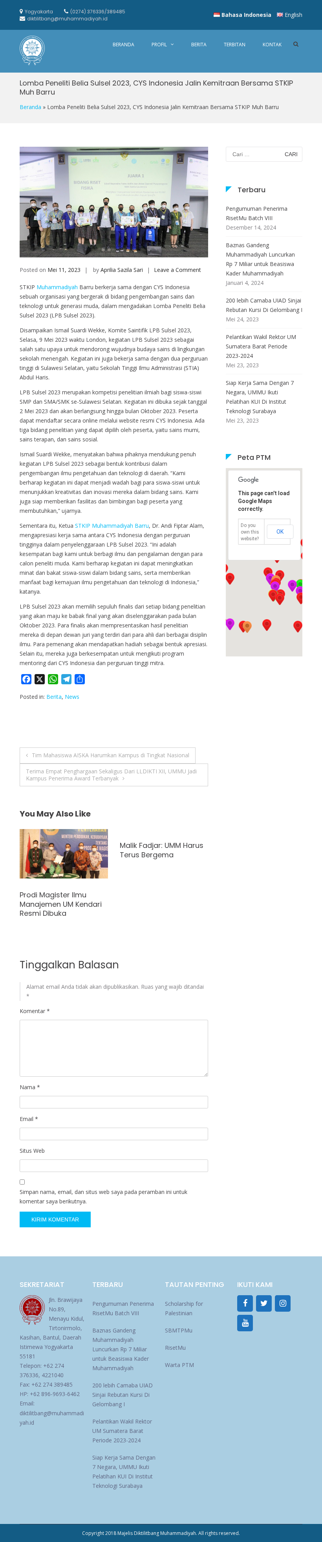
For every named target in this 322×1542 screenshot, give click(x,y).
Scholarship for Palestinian (184, 1308)
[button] (247, 627)
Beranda (123, 44)
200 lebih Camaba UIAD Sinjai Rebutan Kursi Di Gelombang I (264, 305)
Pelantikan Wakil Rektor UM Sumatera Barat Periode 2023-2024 (261, 346)
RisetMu (175, 1347)
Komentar (35, 1011)
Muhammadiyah (57, 287)
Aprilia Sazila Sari (122, 269)
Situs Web (32, 1150)
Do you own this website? (250, 532)
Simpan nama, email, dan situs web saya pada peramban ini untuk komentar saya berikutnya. (103, 1196)
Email (29, 1119)
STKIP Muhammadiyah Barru (111, 525)
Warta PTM (179, 1365)
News (72, 696)
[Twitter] (264, 1303)
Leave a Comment (177, 269)
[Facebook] (245, 1303)
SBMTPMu (178, 1330)
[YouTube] (245, 1323)
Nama (30, 1087)
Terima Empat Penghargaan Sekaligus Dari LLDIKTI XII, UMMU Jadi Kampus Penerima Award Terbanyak (111, 774)
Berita (199, 44)
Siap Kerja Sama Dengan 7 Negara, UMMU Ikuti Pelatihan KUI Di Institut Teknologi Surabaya (260, 397)
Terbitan (234, 44)
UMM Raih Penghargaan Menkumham (61, 849)
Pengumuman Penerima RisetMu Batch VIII (256, 213)
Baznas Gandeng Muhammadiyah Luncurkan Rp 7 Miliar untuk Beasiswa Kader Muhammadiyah (260, 259)
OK (280, 532)
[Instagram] (283, 1303)
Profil (159, 44)
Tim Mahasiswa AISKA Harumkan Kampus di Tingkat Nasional (110, 755)
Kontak (272, 44)
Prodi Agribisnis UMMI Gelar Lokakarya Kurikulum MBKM (156, 904)
